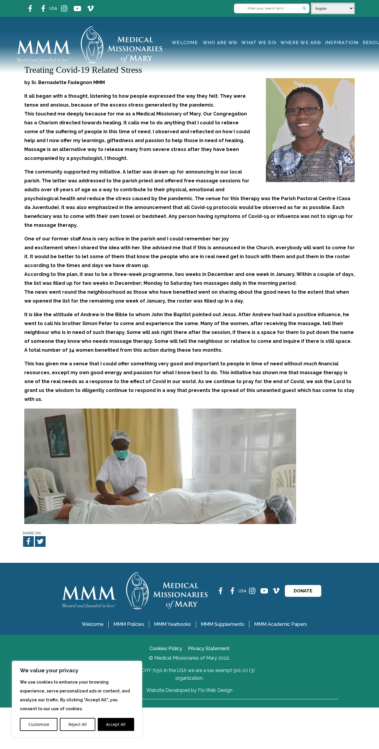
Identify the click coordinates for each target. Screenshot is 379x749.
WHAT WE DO (258, 42)
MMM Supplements (222, 624)
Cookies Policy (166, 648)
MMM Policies (128, 624)
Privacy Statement (208, 648)
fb (26, 4)
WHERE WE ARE (300, 42)
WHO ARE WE (220, 42)
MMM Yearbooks (172, 624)
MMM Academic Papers (280, 624)
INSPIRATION (341, 42)
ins (60, 4)
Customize (38, 724)
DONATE (303, 591)
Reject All (77, 724)
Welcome (185, 42)
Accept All (116, 724)
